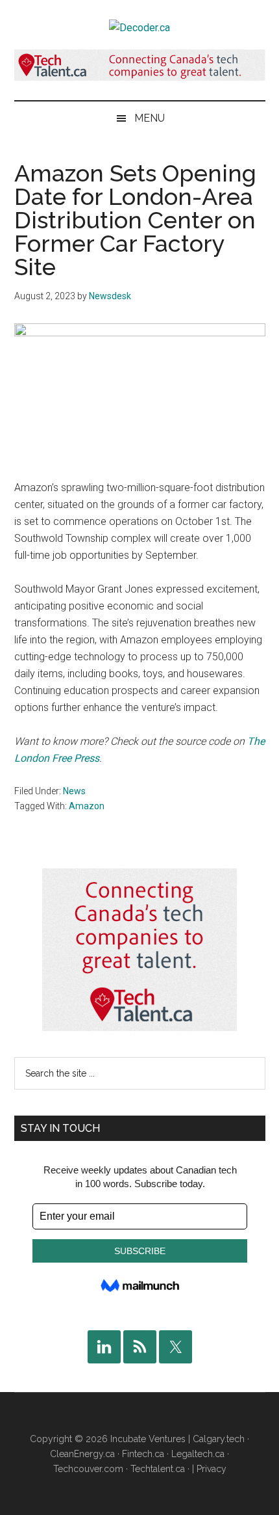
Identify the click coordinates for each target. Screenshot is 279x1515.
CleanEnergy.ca (82, 1454)
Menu (149, 118)
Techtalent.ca (157, 1469)
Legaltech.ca (197, 1454)
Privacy (211, 1469)
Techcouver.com (88, 1469)
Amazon (86, 806)
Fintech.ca (143, 1454)
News (74, 791)
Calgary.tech (219, 1439)
